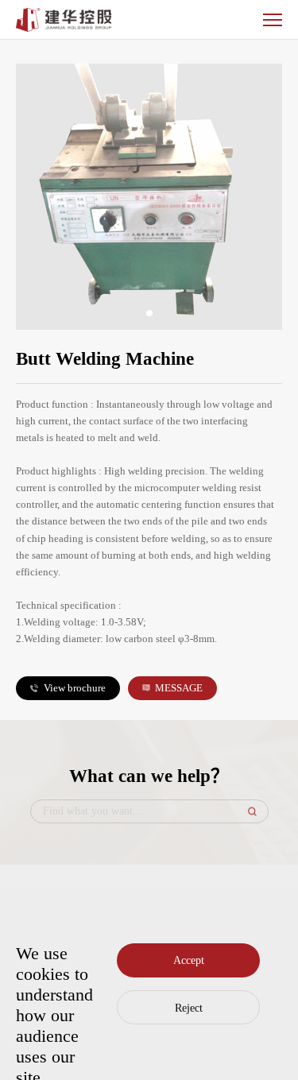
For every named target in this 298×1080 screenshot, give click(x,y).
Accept (188, 960)
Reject (189, 1008)
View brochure (75, 688)
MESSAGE (179, 688)
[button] (149, 313)
